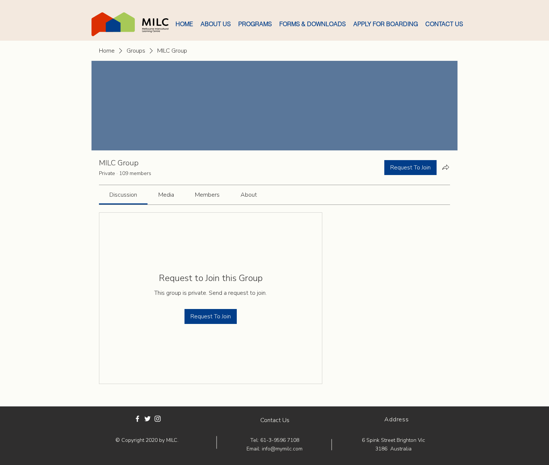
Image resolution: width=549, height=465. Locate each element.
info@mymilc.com (282, 448)
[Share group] (445, 167)
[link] (123, 195)
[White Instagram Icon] (157, 419)
